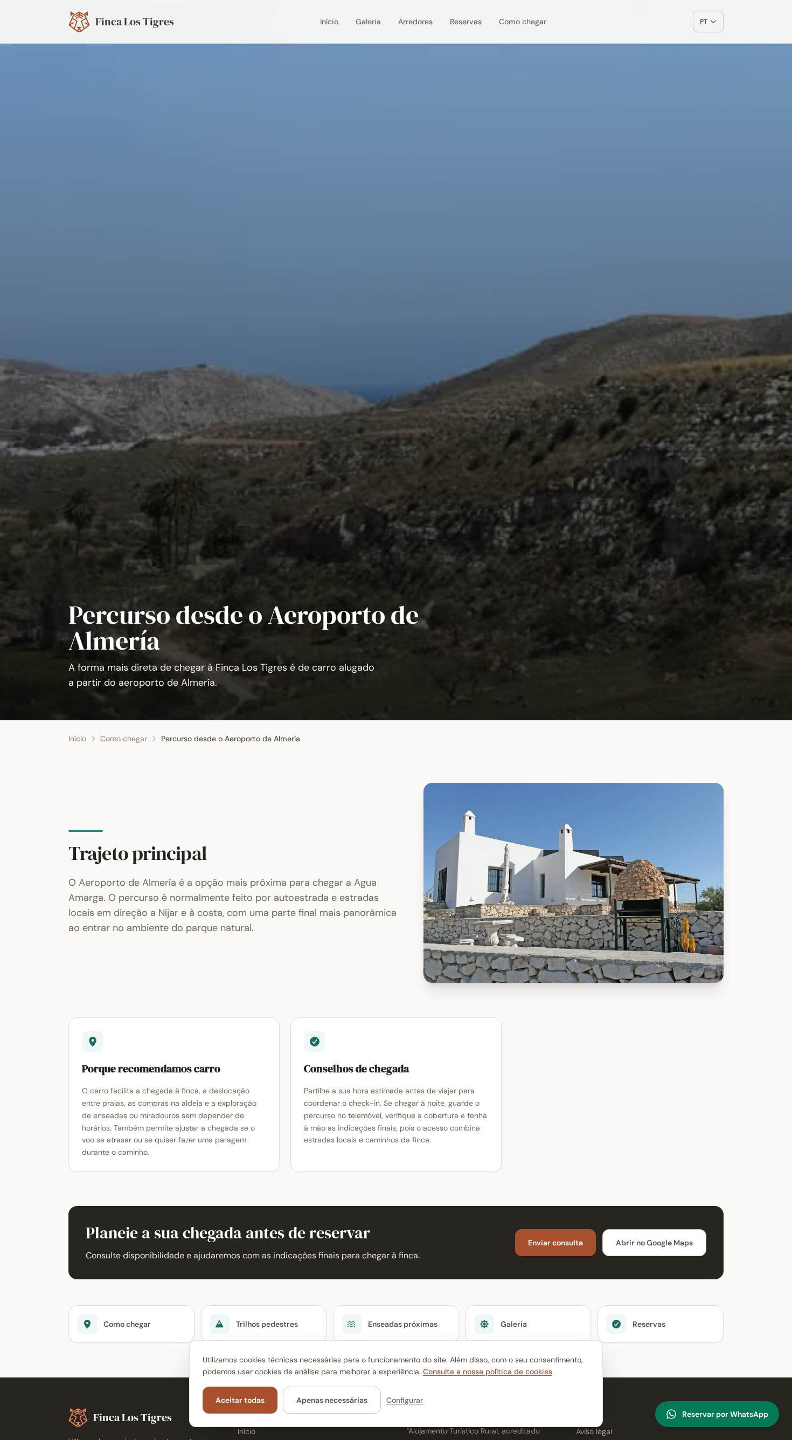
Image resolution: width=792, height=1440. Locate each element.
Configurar (404, 1400)
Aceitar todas (240, 1400)
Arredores (415, 21)
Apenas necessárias (331, 1400)
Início (329, 21)
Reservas (466, 21)
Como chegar (522, 21)
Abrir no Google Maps (654, 1243)
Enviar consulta (555, 1243)
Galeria (368, 21)
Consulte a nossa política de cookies (487, 1371)
